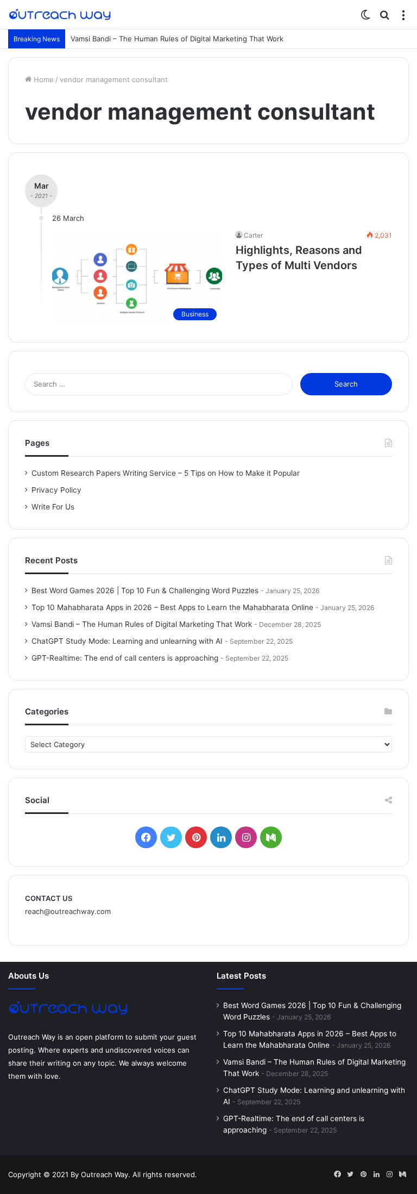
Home (42, 79)
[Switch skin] (365, 18)
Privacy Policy (56, 490)
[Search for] (384, 18)
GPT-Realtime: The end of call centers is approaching (124, 658)
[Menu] (403, 18)
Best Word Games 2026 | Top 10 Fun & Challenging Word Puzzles (144, 590)
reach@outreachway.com (68, 911)
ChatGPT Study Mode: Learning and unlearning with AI (127, 641)
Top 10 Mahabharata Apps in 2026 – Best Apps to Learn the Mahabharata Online (172, 607)
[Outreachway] (59, 14)
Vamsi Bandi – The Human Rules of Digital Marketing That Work (177, 38)
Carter (253, 235)
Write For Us (52, 506)
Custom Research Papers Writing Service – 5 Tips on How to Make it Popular (165, 473)
